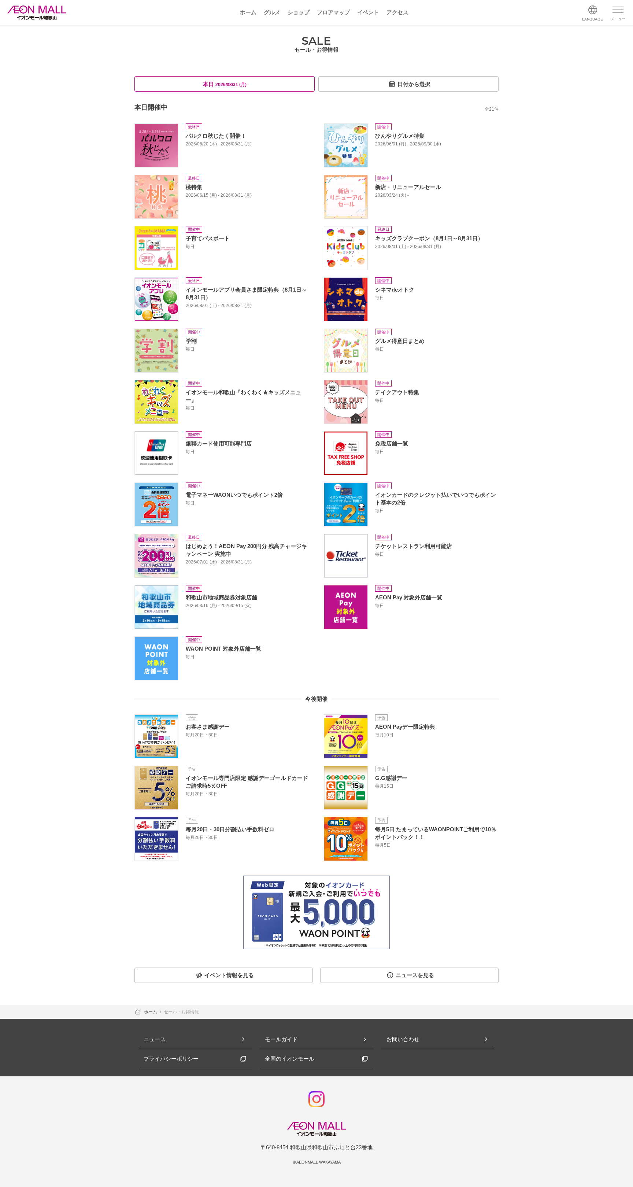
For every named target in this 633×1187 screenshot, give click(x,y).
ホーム (151, 1011)
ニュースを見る (415, 975)
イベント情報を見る (229, 975)
